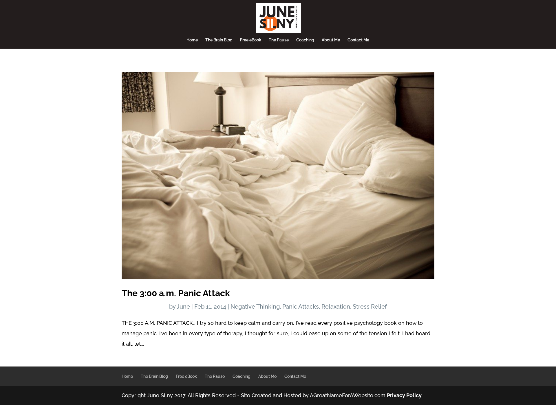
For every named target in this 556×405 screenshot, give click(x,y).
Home (192, 40)
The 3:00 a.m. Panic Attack (176, 293)
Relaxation (335, 306)
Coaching (305, 40)
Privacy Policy (404, 395)
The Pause (279, 40)
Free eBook (250, 40)
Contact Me (358, 40)
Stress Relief (370, 306)
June (183, 306)
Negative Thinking (255, 306)
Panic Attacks (300, 306)
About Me (331, 40)
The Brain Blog (219, 40)
